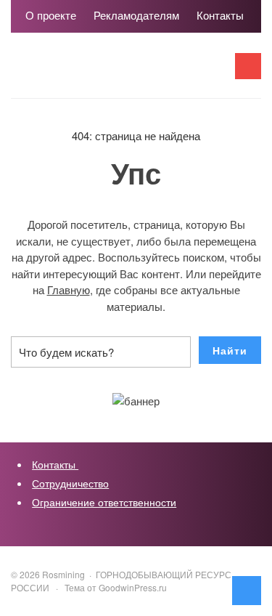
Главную (68, 289)
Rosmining (119, 73)
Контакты (55, 464)
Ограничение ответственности (104, 502)
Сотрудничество (70, 483)
